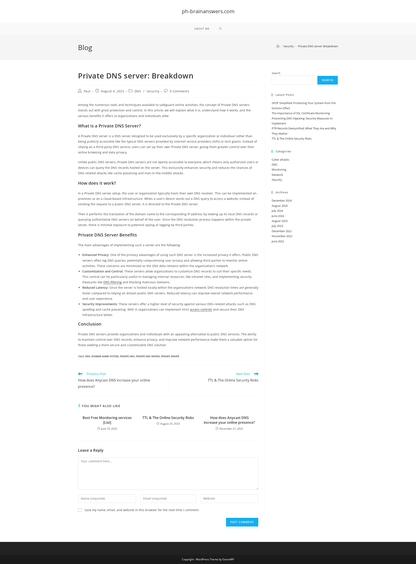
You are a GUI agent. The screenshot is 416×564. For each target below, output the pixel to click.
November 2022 (282, 236)
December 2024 (282, 200)
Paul (87, 91)
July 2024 (277, 211)
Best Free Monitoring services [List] (107, 420)
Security (153, 91)
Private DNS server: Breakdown (318, 46)
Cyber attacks (280, 159)
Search (276, 73)
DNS (138, 91)
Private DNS (127, 356)
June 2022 (278, 241)
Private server (170, 356)
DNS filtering (112, 282)
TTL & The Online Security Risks (168, 417)
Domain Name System (105, 356)
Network (277, 175)
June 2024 (278, 216)
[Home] (277, 46)
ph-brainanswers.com (208, 11)
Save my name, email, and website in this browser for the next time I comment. (141, 510)
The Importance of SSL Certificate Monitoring (301, 113)
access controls (201, 309)
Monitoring (279, 169)
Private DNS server (148, 356)
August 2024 (280, 206)
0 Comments (179, 91)
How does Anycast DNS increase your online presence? (229, 420)
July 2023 (277, 226)
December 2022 (282, 231)
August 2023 (280, 221)
